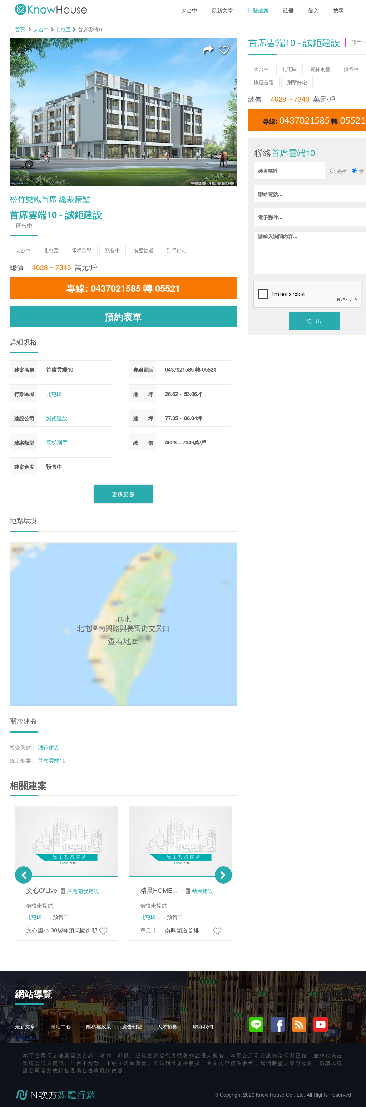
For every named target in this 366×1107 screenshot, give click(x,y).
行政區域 (24, 393)
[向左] (23, 875)
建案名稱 (24, 369)
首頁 (20, 29)
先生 (342, 171)
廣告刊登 (132, 1026)
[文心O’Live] (103, 930)
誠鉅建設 (57, 418)
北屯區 (63, 29)
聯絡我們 (203, 1026)
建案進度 (24, 466)
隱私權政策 (98, 1026)
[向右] (223, 875)
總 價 (143, 442)
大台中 (41, 29)
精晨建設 (202, 890)
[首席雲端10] (223, 49)
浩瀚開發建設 (83, 890)
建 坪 (143, 418)
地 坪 (143, 393)
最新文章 (25, 1026)
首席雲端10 (52, 760)
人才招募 (167, 1026)
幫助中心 (61, 1026)
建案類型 (24, 442)
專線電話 (143, 369)
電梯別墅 (57, 442)
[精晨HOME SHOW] (217, 930)
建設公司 (24, 418)
